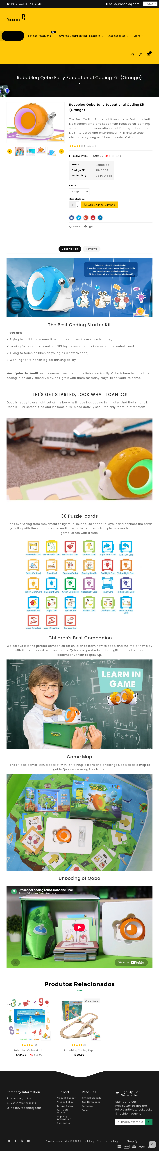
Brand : (76, 164)
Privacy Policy (65, 1102)
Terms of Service (62, 1111)
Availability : (80, 175)
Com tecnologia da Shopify (117, 1141)
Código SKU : (80, 170)
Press (85, 1110)
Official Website (92, 1098)
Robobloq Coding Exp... (79, 1050)
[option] (41, 150)
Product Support (67, 1098)
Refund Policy (65, 1106)
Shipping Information (64, 1118)
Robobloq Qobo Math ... (29, 1050)
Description (70, 249)
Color (72, 185)
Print (90, 226)
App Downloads (91, 1102)
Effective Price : (79, 155)
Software (87, 1106)
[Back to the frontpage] (79, 84)
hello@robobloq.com (26, 1108)
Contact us (63, 1123)
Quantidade (77, 199)
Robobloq (102, 165)
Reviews (91, 249)
